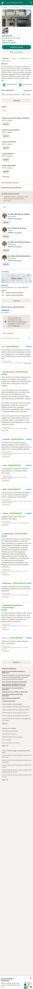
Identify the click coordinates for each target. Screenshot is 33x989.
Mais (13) (5, 780)
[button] (18, 38)
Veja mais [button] (16, 100)
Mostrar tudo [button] (28, 90)
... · (13, 292)
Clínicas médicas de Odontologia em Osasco (15, 716)
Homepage (4, 7)
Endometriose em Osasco (10, 731)
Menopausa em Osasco (9, 734)
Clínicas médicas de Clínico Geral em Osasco (15, 710)
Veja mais (16, 301)
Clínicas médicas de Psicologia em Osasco (15, 713)
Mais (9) (4, 723)
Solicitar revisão (27, 363)
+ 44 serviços (6, 177)
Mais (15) (5, 746)
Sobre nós (6, 58)
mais (2, 80)
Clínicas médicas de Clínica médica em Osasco (16, 707)
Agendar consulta (17, 47)
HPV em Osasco (7, 740)
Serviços (13, 58)
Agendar (6, 124)
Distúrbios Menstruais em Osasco (12, 737)
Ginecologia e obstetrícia (9, 38)
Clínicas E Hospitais (14, 7)
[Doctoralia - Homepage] (3, 3)
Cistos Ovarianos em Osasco (11, 743)
